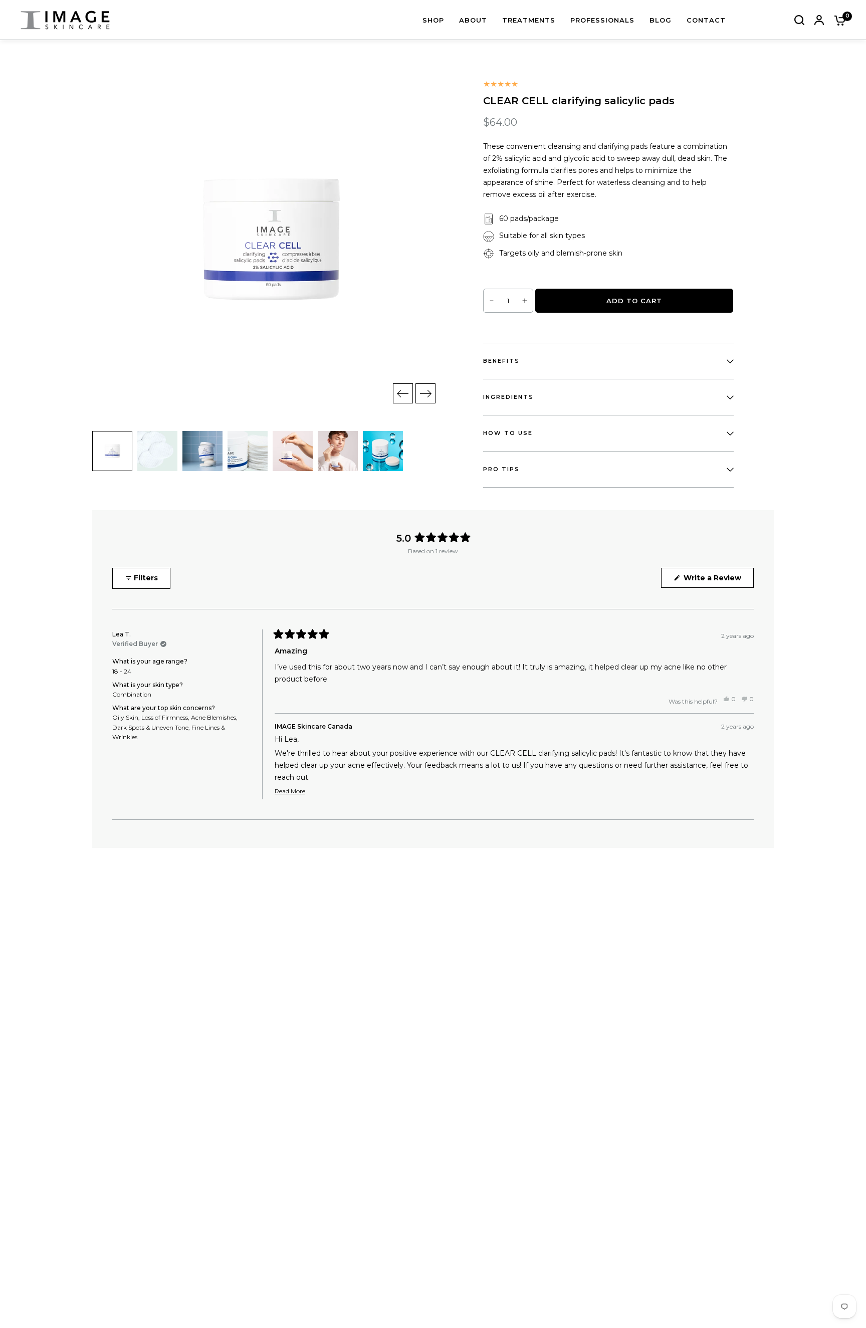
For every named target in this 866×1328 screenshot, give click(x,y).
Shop (433, 20)
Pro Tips (501, 469)
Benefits (501, 360)
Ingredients (508, 396)
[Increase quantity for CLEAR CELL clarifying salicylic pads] (525, 300)
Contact (706, 20)
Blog (661, 20)
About (473, 20)
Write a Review (714, 580)
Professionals (602, 20)
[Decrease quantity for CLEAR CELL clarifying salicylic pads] (492, 300)
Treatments (528, 20)
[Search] (799, 20)
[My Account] (819, 20)
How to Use (508, 432)
